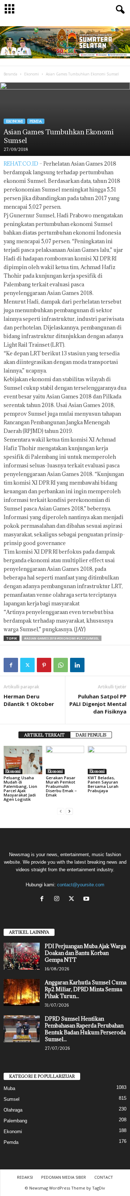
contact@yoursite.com (80, 884)
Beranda (10, 74)
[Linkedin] (77, 665)
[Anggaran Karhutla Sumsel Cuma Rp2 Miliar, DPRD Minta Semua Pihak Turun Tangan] (22, 992)
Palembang (15, 1120)
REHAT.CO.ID (21, 163)
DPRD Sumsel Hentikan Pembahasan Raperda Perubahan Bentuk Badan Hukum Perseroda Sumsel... (85, 1029)
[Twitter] (27, 665)
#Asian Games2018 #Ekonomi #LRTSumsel (61, 638)
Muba (9, 1088)
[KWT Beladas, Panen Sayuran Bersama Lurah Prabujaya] (107, 760)
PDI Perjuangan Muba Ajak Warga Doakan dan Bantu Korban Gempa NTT (85, 953)
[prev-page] (60, 811)
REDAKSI (25, 1177)
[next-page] (69, 811)
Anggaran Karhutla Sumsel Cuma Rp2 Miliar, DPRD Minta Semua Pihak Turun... (85, 989)
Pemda (36, 121)
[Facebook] (11, 665)
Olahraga (13, 1110)
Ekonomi (31, 74)
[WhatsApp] (60, 665)
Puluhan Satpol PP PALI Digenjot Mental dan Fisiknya (97, 704)
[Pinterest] (44, 665)
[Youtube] (87, 899)
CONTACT (103, 1177)
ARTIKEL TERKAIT (44, 735)
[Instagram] (58, 899)
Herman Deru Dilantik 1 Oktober (29, 700)
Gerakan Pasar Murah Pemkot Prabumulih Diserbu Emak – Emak (61, 786)
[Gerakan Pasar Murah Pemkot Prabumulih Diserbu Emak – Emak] (65, 760)
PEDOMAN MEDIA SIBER (63, 1177)
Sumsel (12, 1099)
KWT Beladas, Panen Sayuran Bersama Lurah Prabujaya (103, 784)
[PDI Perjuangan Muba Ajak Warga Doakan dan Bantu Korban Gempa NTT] (22, 956)
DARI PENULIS (91, 735)
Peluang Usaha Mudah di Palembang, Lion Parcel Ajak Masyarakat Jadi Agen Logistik (20, 788)
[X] (73, 899)
